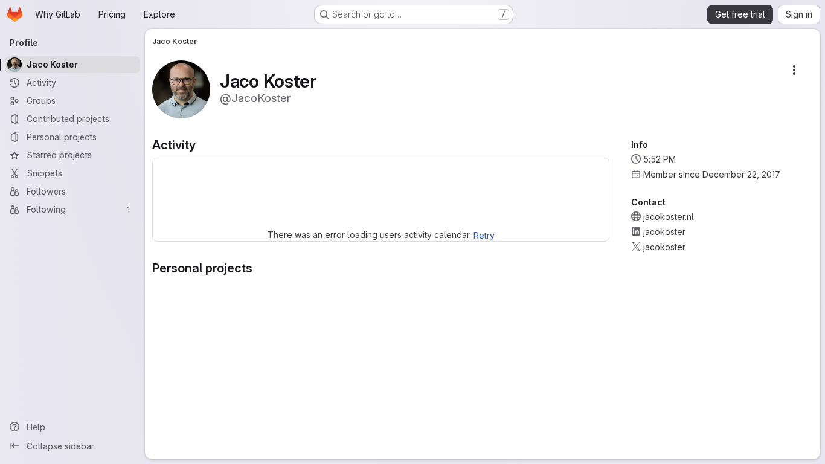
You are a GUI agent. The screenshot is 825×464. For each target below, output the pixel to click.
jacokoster (664, 232)
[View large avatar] (181, 88)
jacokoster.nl (668, 216)
